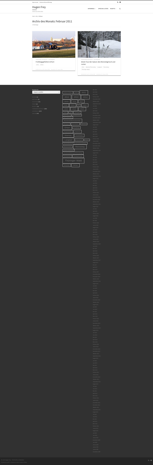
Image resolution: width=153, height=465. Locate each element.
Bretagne (35, 99)
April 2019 (95, 232)
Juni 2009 (95, 442)
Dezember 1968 (96, 451)
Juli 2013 (95, 360)
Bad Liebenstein (68, 117)
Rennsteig (80, 147)
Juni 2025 (95, 108)
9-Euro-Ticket (68, 92)
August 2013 (95, 358)
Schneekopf (67, 156)
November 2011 (96, 405)
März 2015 (95, 316)
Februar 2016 (96, 295)
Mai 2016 (95, 290)
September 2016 (97, 281)
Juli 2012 (95, 386)
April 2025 (95, 110)
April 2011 (95, 421)
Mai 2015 (95, 311)
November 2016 (96, 276)
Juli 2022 (95, 181)
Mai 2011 (95, 419)
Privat (34, 104)
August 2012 (95, 384)
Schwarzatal (78, 156)
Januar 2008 (95, 444)
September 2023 (97, 150)
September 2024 (97, 122)
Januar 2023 (95, 169)
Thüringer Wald (73, 160)
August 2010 (95, 430)
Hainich (77, 131)
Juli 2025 (95, 106)
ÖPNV (75, 165)
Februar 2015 (96, 318)
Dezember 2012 (96, 377)
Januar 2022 (95, 195)
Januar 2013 (95, 374)
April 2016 (95, 293)
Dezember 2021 (96, 197)
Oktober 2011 (96, 407)
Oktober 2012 (96, 379)
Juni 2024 (95, 129)
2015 (66, 101)
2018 (65, 105)
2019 (73, 105)
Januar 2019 (95, 239)
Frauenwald (68, 131)
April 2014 (95, 339)
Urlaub (34, 113)
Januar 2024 (95, 141)
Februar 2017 (96, 272)
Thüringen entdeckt (38, 108)
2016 (74, 101)
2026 (71, 112)
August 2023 (95, 153)
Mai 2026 (95, 89)
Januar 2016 (95, 297)
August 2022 (95, 178)
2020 (79, 105)
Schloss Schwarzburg (69, 150)
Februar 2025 (96, 113)
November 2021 (96, 199)
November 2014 (96, 323)
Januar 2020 (95, 225)
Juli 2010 (95, 433)
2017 (81, 101)
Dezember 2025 (96, 99)
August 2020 (95, 216)
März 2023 (95, 164)
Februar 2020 (96, 223)
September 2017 (97, 260)
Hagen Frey (8, 460)
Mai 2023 (95, 160)
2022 (66, 109)
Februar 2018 (96, 255)
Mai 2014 (95, 337)
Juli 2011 (95, 414)
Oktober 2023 (96, 148)
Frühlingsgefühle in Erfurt (45, 62)
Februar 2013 (96, 372)
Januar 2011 (95, 428)
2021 (85, 105)
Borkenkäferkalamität (72, 121)
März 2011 (95, 423)
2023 (74, 109)
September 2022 (97, 176)
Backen (34, 97)
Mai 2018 (95, 248)
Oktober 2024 (96, 120)
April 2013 (95, 367)
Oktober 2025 (96, 101)
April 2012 (95, 393)
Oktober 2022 (96, 174)
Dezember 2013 (96, 349)
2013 (76, 97)
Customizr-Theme (23, 462)
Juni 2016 (95, 288)
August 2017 (95, 262)
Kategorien (35, 89)
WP (9, 462)
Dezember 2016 (96, 274)
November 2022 (96, 171)
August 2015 (95, 304)
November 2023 (96, 146)
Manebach (79, 139)
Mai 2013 (95, 365)
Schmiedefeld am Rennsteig (73, 153)
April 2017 (95, 267)
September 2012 (97, 381)
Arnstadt (77, 112)
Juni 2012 (95, 388)
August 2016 (95, 283)
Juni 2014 (95, 335)
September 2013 (97, 356)
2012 (67, 97)
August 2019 (95, 227)
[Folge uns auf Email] (120, 2)
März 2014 (95, 342)
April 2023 (95, 162)
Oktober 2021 (96, 202)
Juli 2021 (95, 209)
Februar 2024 (96, 138)
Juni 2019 (95, 230)
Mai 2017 (95, 265)
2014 (85, 97)
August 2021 (95, 206)
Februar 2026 (96, 96)
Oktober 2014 (96, 325)
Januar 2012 (95, 400)
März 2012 (95, 395)
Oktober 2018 (96, 241)
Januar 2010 (95, 437)
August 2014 (95, 330)
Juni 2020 (95, 218)
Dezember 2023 (96, 143)
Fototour (35, 101)
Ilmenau (68, 135)
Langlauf (68, 140)
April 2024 (95, 134)
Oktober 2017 (96, 258)
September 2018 (97, 244)
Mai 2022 (95, 185)
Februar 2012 (96, 398)
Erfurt (67, 128)
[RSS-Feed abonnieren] (117, 2)
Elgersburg (83, 123)
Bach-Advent (67, 115)
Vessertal (66, 165)
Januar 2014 (95, 346)
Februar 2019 (96, 237)
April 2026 (95, 92)
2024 (82, 109)
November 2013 (96, 351)
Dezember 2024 (96, 115)
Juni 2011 (95, 416)
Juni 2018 (95, 246)
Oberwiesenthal (68, 146)
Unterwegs (35, 111)
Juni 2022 (95, 183)
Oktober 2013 (96, 353)
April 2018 (95, 251)
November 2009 (96, 440)
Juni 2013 (95, 363)
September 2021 (97, 204)
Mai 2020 (95, 220)
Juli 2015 (95, 307)
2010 (76, 92)
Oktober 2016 (96, 279)
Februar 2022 (96, 192)
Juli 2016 (95, 286)
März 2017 (95, 269)
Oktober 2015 (96, 302)
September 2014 (97, 328)
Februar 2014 (96, 344)
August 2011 (95, 412)
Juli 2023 (95, 155)
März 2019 (95, 234)
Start (33, 16)
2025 (65, 112)
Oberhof (87, 139)
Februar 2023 (96, 167)
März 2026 (95, 94)
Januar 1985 (95, 449)
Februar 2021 (96, 213)
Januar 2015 (95, 321)
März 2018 (95, 253)
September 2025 (97, 103)
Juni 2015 (95, 309)
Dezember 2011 (96, 402)
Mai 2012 (95, 391)
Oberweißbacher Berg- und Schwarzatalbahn (75, 143)
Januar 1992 (95, 447)
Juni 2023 (95, 157)
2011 (37, 16)
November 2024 (96, 117)
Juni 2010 (95, 435)
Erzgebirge (76, 127)
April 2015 (95, 314)
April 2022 (95, 188)
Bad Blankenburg (77, 115)
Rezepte (34, 106)
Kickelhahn (79, 135)
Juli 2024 (95, 127)
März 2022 (95, 190)
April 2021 (95, 211)
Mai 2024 (95, 131)
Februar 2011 (96, 426)
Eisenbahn (75, 124)
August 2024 (95, 124)
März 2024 (95, 136)
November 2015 (96, 300)
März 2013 (95, 370)
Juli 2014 (95, 332)
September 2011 (97, 409)
